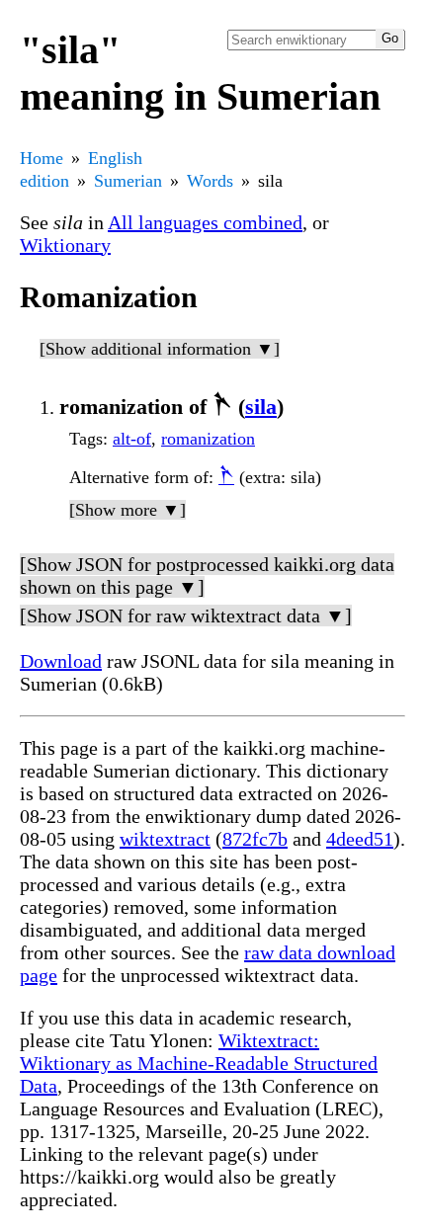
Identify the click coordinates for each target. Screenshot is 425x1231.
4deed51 (359, 839)
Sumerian (128, 181)
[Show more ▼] (127, 510)
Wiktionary (65, 245)
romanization (208, 439)
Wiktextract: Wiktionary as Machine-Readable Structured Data (199, 1063)
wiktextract (165, 839)
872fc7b (255, 839)
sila (261, 406)
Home (41, 158)
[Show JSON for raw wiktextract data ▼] (186, 615)
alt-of (132, 439)
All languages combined (205, 222)
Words (210, 181)
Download (61, 661)
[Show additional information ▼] (160, 349)
